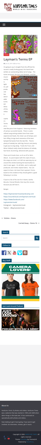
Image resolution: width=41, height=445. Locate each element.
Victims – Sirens (10, 218)
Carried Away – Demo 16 (28, 223)
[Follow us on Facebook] (4, 252)
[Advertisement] (20, 365)
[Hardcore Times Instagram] (25, 252)
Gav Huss (17, 63)
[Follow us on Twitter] (9, 252)
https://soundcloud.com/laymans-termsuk (19, 197)
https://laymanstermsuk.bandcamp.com (19, 194)
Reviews (6, 54)
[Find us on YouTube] (14, 252)
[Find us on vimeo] (19, 252)
